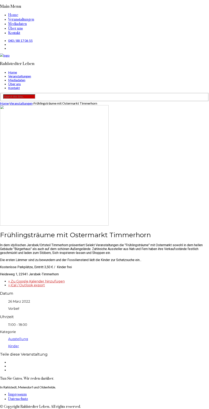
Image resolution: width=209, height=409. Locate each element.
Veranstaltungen (21, 19)
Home (13, 15)
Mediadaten (17, 24)
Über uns (15, 28)
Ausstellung (18, 339)
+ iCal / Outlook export (26, 285)
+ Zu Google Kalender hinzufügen (36, 281)
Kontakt (14, 33)
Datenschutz (18, 399)
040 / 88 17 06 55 (20, 40)
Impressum (17, 394)
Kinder (13, 346)
